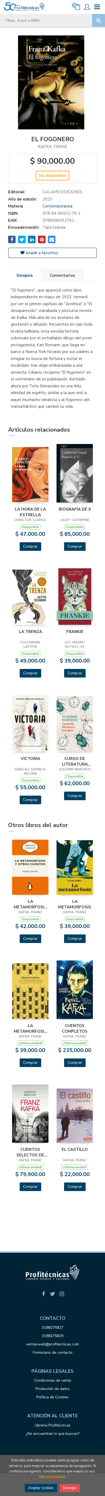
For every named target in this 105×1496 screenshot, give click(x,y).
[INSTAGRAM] (62, 1294)
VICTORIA (30, 758)
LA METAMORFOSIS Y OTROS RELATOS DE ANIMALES (30, 1028)
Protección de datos (53, 1388)
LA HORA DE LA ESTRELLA (30, 512)
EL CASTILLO (75, 1149)
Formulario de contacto (52, 1352)
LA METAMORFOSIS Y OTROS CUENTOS (30, 904)
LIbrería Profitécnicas (53, 1425)
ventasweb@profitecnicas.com (52, 1344)
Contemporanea (57, 206)
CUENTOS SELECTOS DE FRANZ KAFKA (30, 1152)
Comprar (30, 546)
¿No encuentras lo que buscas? (52, 1433)
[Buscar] (98, 20)
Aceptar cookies (41, 1488)
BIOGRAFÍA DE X (75, 509)
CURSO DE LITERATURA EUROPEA (75, 761)
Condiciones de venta (52, 1380)
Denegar (70, 1488)
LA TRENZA (30, 631)
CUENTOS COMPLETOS (75, 1028)
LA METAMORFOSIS (74, 904)
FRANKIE (74, 631)
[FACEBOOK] (43, 1294)
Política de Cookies (52, 1397)
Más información (52, 1477)
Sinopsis (24, 275)
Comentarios (62, 275)
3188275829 (52, 1335)
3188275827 (52, 1327)
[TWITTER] (52, 1294)
